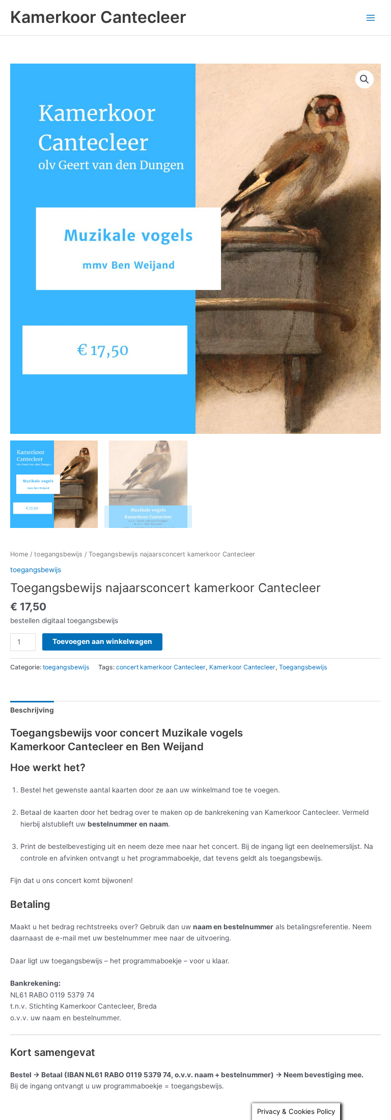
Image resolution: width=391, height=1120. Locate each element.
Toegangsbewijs (303, 667)
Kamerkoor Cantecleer (98, 17)
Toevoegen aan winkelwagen (102, 641)
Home (19, 554)
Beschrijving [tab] (32, 710)
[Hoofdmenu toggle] (371, 17)
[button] (364, 79)
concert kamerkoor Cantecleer (161, 667)
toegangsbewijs (58, 554)
